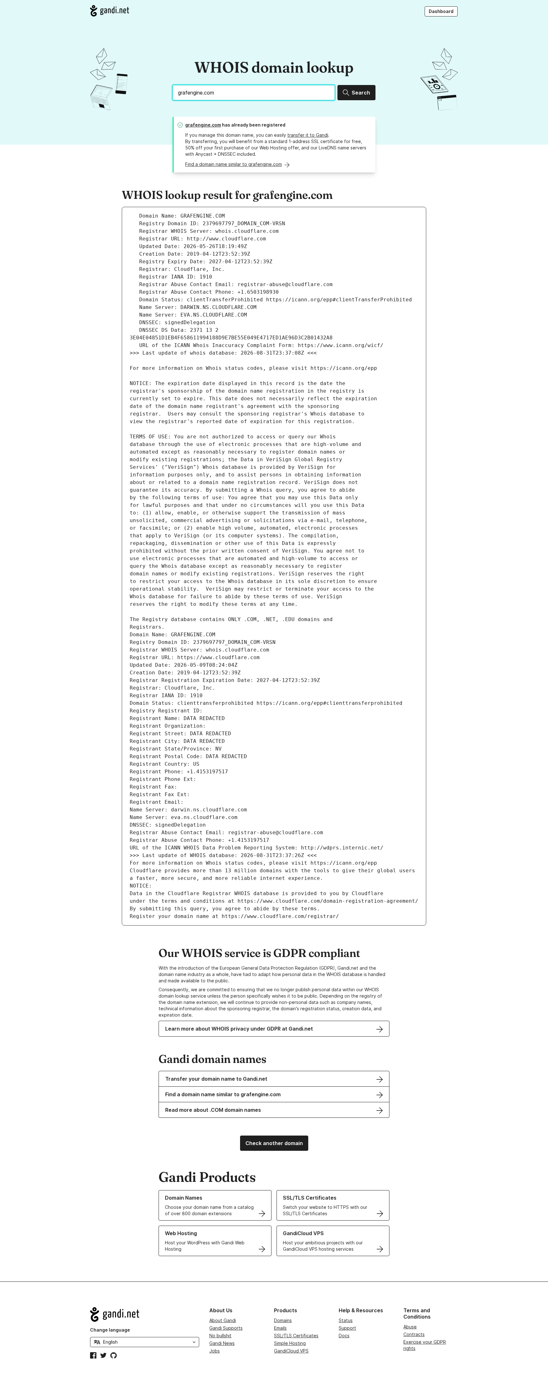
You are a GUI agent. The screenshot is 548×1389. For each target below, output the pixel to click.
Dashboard (441, 11)
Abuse (410, 1326)
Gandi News (222, 1343)
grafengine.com (203, 125)
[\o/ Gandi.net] (144, 1314)
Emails (280, 1328)
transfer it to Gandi (307, 135)
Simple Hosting (290, 1343)
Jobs (214, 1350)
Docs (344, 1335)
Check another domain (274, 1143)
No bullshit (220, 1335)
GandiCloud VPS (291, 1350)
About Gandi (222, 1320)
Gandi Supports (226, 1328)
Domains (283, 1320)
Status (346, 1320)
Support (347, 1328)
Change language (110, 1330)
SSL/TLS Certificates (296, 1335)
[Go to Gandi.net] (109, 10)
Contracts (414, 1334)
